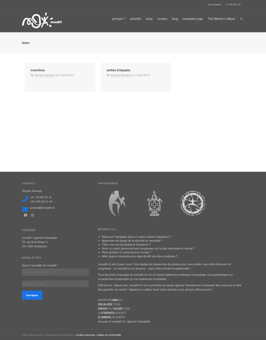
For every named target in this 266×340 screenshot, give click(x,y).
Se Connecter (214, 4)
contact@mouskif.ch (42, 208)
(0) (234, 4)
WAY (110, 300)
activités (135, 18)
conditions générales (85, 334)
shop (149, 18)
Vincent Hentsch (45, 75)
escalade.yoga (193, 18)
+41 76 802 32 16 (41, 197)
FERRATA (112, 313)
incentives (38, 70)
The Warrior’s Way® (221, 18)
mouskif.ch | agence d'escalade (131, 321)
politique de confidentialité (109, 334)
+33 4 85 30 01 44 (41, 201)
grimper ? (118, 18)
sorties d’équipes (118, 70)
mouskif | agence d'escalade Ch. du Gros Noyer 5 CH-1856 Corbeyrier (39, 242)
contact (162, 18)
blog (175, 18)
